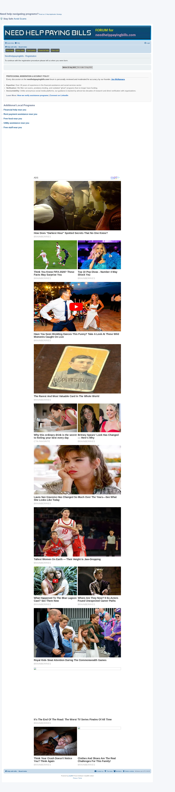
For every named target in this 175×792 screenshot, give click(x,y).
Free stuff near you (13, 127)
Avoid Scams (20, 18)
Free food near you (13, 119)
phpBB (71, 775)
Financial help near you (15, 110)
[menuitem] (17, 43)
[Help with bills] (77, 32)
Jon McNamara (118, 79)
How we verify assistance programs (32, 95)
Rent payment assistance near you (20, 114)
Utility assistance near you (16, 123)
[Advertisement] (62, 7)
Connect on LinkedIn (59, 95)
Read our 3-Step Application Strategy (50, 14)
